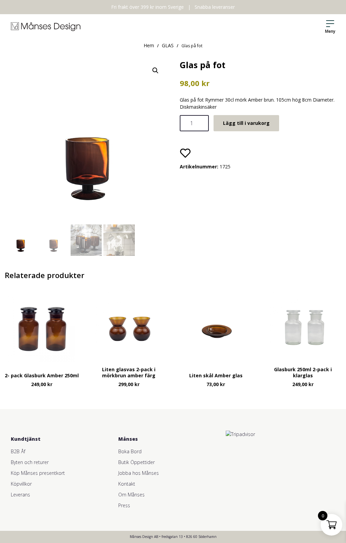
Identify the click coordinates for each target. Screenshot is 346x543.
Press (124, 505)
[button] (155, 70)
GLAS (168, 45)
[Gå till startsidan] (45, 26)
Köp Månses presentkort (38, 473)
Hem (149, 45)
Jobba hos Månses (138, 473)
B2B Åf (18, 451)
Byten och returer (30, 462)
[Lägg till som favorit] (185, 153)
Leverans (20, 494)
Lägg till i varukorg (246, 123)
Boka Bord (130, 451)
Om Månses (131, 494)
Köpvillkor (21, 484)
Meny (330, 31)
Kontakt (126, 484)
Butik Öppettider (136, 462)
